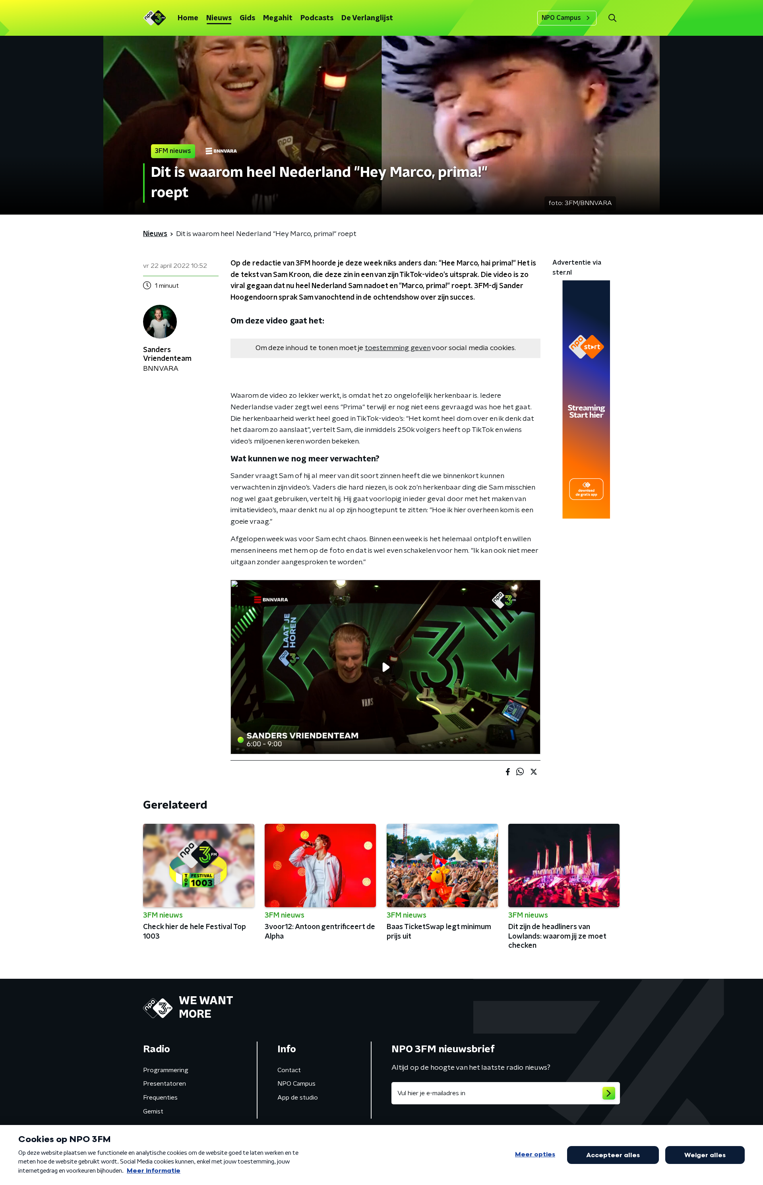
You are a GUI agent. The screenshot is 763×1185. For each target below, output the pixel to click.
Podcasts (316, 18)
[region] (385, 667)
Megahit (277, 18)
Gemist (153, 1111)
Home (188, 18)
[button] (612, 18)
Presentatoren (164, 1083)
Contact (289, 1070)
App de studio (297, 1097)
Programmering (165, 1070)
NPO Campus (561, 18)
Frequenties (160, 1097)
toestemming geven (397, 348)
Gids (247, 18)
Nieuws (219, 18)
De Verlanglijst (367, 18)
